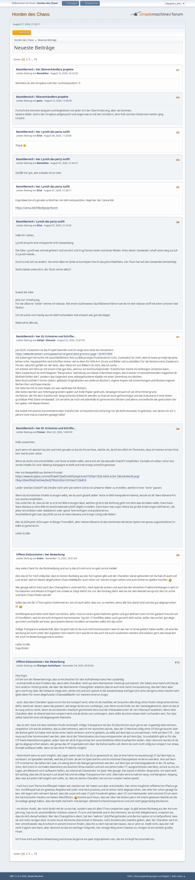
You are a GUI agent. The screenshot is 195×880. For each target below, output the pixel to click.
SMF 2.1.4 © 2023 (18, 876)
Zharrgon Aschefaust (49, 665)
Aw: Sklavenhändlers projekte (55, 69)
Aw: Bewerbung (55, 554)
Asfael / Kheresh (46, 340)
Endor (40, 558)
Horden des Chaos (31, 14)
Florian (41, 432)
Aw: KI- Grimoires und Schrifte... (56, 336)
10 (35, 59)
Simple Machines (35, 876)
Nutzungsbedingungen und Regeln (151, 876)
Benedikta (43, 73)
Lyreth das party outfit (50, 221)
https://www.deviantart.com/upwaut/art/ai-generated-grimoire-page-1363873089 (63, 354)
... (32, 59)
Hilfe (129, 876)
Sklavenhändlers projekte (52, 96)
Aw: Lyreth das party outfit (53, 131)
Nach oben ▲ (178, 876)
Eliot (39, 135)
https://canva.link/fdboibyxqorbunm (36, 208)
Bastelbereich (25, 69)
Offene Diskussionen (29, 554)
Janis (39, 100)
